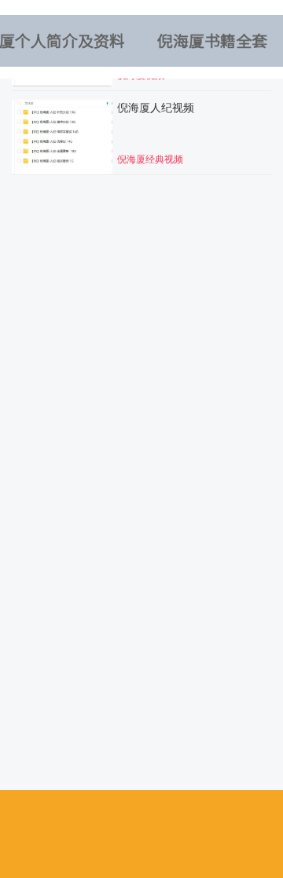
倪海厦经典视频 (150, 159)
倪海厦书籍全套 (212, 41)
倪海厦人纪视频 (155, 107)
